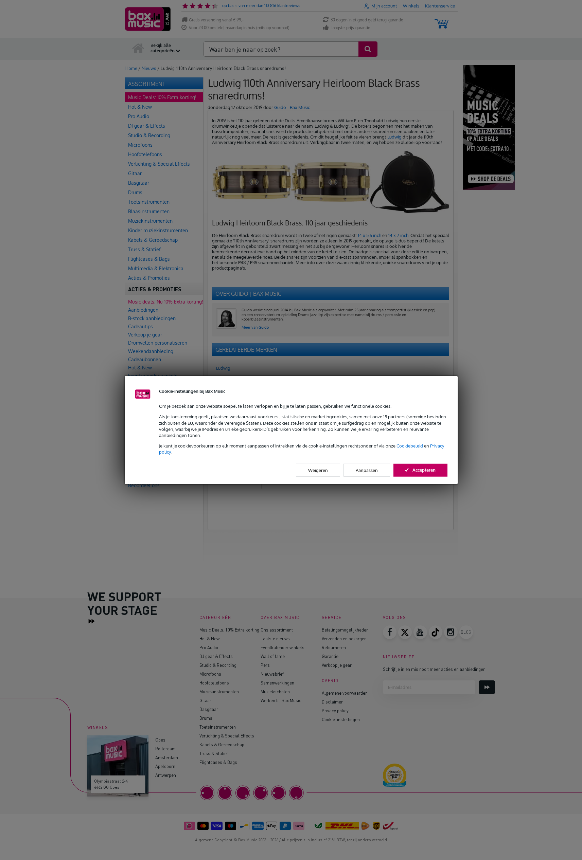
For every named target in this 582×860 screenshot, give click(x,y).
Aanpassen (367, 470)
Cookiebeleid (409, 446)
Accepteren (424, 469)
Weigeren (318, 470)
